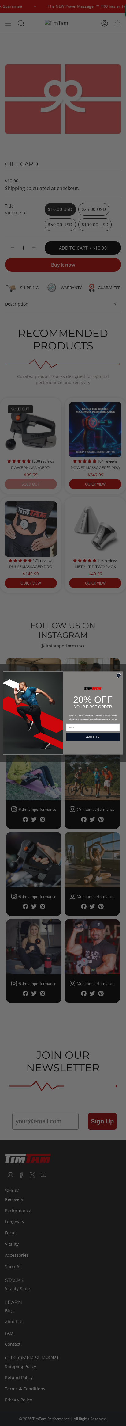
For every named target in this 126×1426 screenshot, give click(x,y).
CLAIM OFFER (93, 737)
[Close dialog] (119, 676)
